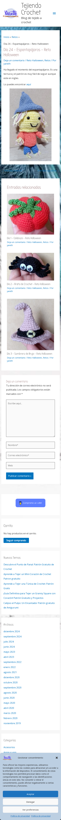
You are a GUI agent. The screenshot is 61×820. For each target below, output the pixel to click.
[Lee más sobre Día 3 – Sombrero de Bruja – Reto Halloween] (30, 324)
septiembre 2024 (12, 636)
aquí (28, 84)
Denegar (30, 801)
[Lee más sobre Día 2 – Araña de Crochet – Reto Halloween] (30, 266)
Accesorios (9, 747)
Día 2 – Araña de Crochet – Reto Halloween (28, 284)
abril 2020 (9, 708)
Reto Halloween (35, 60)
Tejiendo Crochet (31, 9)
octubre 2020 (11, 682)
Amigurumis (10, 752)
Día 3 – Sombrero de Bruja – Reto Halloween (29, 353)
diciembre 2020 (12, 677)
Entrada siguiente (48, 170)
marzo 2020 (10, 713)
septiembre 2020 (12, 687)
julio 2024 (9, 641)
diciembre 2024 (12, 631)
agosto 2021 (10, 672)
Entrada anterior (12, 170)
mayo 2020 (9, 702)
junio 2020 (9, 697)
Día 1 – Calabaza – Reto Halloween (24, 238)
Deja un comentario (14, 60)
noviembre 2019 (12, 723)
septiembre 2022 (12, 662)
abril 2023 (9, 656)
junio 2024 (9, 646)
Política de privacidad (20, 816)
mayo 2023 (9, 651)
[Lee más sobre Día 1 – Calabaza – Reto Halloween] (30, 213)
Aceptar (30, 794)
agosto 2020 (10, 692)
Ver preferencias (30, 809)
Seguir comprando (16, 540)
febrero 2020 (10, 718)
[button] (56, 757)
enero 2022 (10, 667)
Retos (47, 60)
